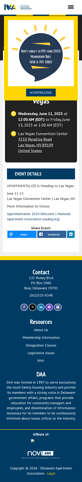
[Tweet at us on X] (32, 307)
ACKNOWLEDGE (41, 92)
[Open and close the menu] (55, 7)
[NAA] (41, 441)
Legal (51, 473)
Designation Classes (41, 345)
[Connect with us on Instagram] (49, 307)
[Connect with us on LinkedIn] (41, 307)
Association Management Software (41, 458)
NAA (41, 360)
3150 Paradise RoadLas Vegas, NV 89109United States (35, 145)
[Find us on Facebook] (24, 307)
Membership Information (41, 337)
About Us (41, 330)
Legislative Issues (41, 353)
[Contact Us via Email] (58, 307)
